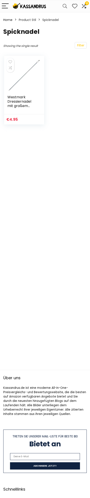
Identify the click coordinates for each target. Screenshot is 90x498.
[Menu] (5, 6)
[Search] (65, 6)
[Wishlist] (74, 6)
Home (7, 20)
